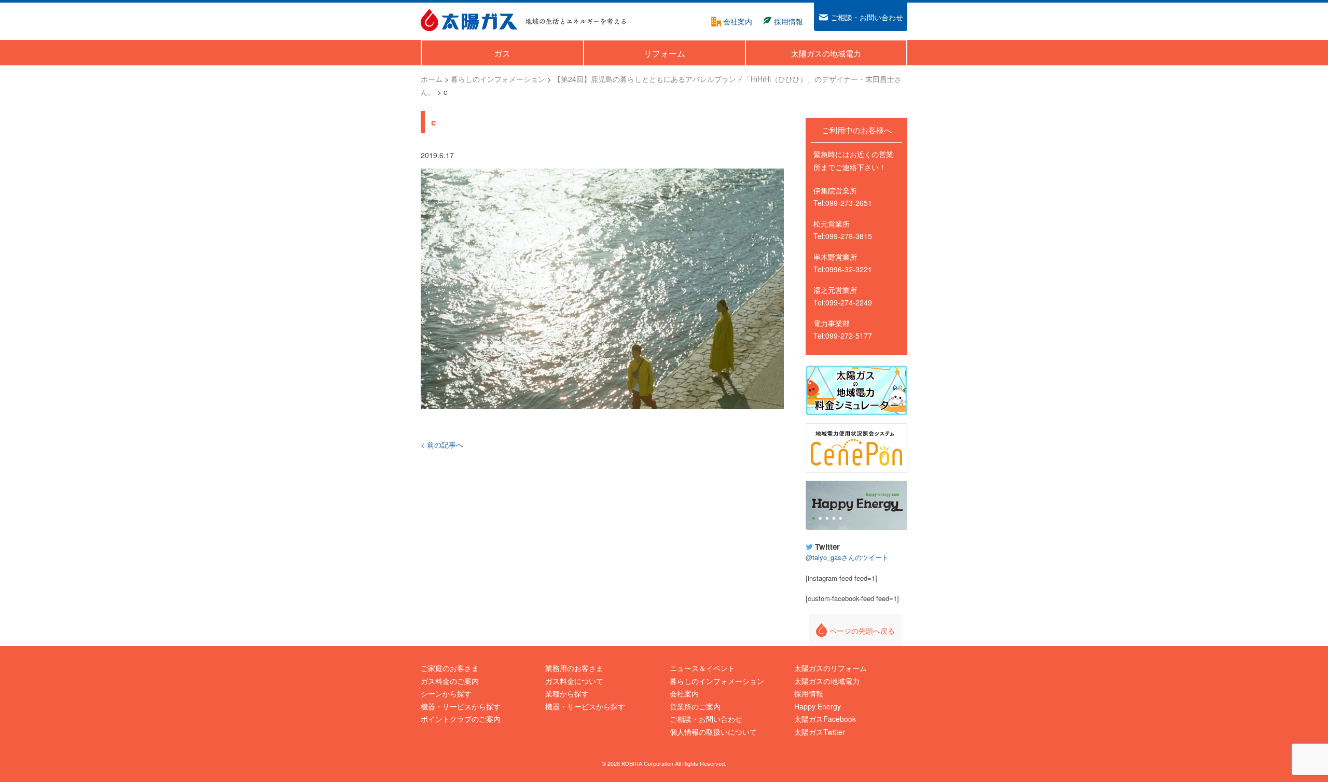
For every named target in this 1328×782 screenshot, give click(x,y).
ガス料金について (574, 681)
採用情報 (808, 693)
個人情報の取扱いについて (713, 732)
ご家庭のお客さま (450, 668)
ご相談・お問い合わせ (706, 719)
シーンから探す (446, 693)
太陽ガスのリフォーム (830, 668)
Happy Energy (856, 505)
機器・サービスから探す (461, 706)
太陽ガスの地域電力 (827, 681)
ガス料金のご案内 (450, 681)
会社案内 (684, 693)
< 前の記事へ (442, 444)
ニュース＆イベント (702, 668)
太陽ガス (469, 20)
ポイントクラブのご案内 (461, 719)
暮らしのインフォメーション (717, 681)
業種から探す (567, 693)
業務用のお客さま (574, 668)
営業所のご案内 (695, 706)
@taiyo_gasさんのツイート (847, 557)
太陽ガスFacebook (825, 719)
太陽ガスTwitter (819, 732)
